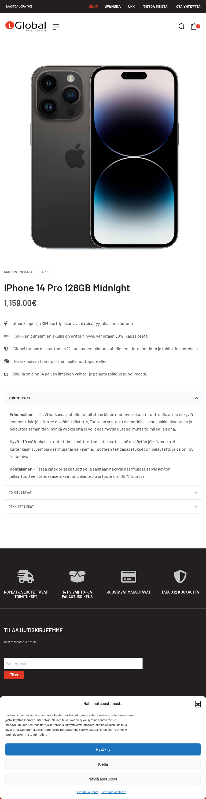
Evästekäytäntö (87, 792)
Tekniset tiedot (21, 506)
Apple (46, 272)
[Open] (55, 27)
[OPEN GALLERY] (103, 158)
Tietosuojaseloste (113, 792)
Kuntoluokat (19, 398)
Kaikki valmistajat (19, 272)
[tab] (103, 398)
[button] (198, 703)
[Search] (181, 26)
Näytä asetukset (103, 778)
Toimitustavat (20, 492)
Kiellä (103, 764)
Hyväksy (103, 749)
